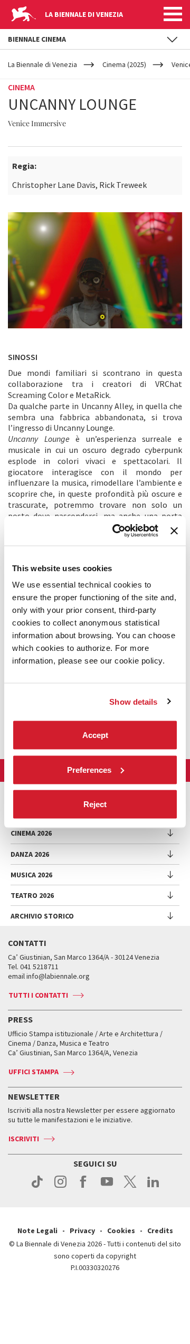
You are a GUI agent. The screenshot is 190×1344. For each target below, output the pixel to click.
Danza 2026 (30, 854)
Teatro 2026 (32, 895)
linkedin (153, 1187)
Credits (160, 1230)
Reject (95, 804)
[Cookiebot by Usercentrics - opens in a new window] (117, 531)
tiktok (37, 1187)
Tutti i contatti (38, 995)
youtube (107, 1187)
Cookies (121, 1230)
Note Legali (37, 1230)
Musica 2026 (31, 874)
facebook (83, 1187)
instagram (60, 1187)
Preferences (89, 769)
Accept (95, 735)
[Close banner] (174, 530)
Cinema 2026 (31, 833)
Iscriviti (23, 1138)
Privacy (82, 1230)
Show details (133, 701)
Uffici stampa (33, 1071)
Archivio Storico (42, 916)
